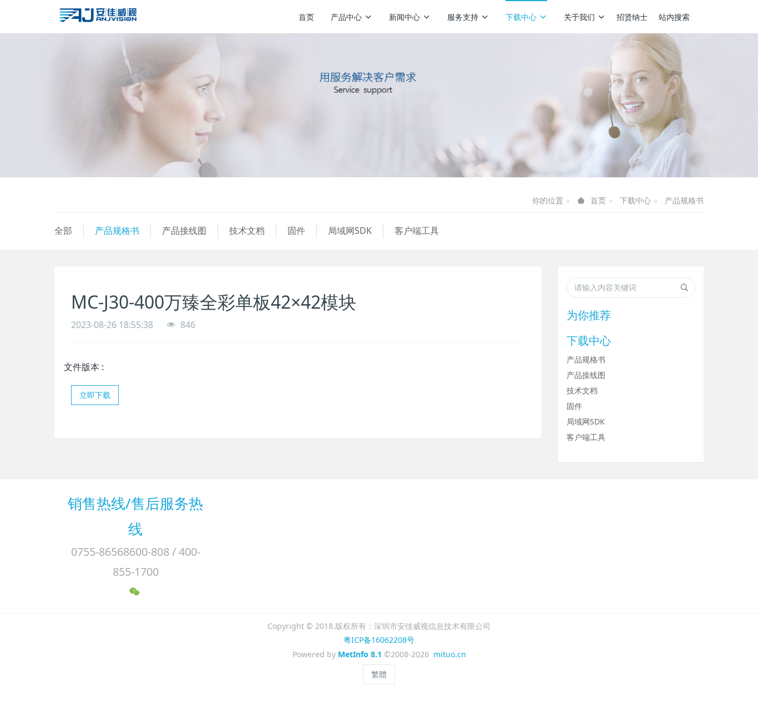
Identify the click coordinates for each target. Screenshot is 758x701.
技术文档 (247, 230)
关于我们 (579, 17)
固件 (296, 230)
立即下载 (94, 395)
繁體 (379, 674)
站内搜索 (674, 17)
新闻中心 (404, 17)
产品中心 (346, 17)
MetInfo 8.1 (360, 654)
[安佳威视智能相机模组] (99, 16)
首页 (306, 17)
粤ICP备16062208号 (379, 640)
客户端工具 (417, 230)
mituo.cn (449, 654)
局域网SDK (350, 230)
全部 (63, 230)
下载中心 (521, 17)
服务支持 (462, 17)
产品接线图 (184, 230)
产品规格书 (684, 200)
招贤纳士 (632, 17)
